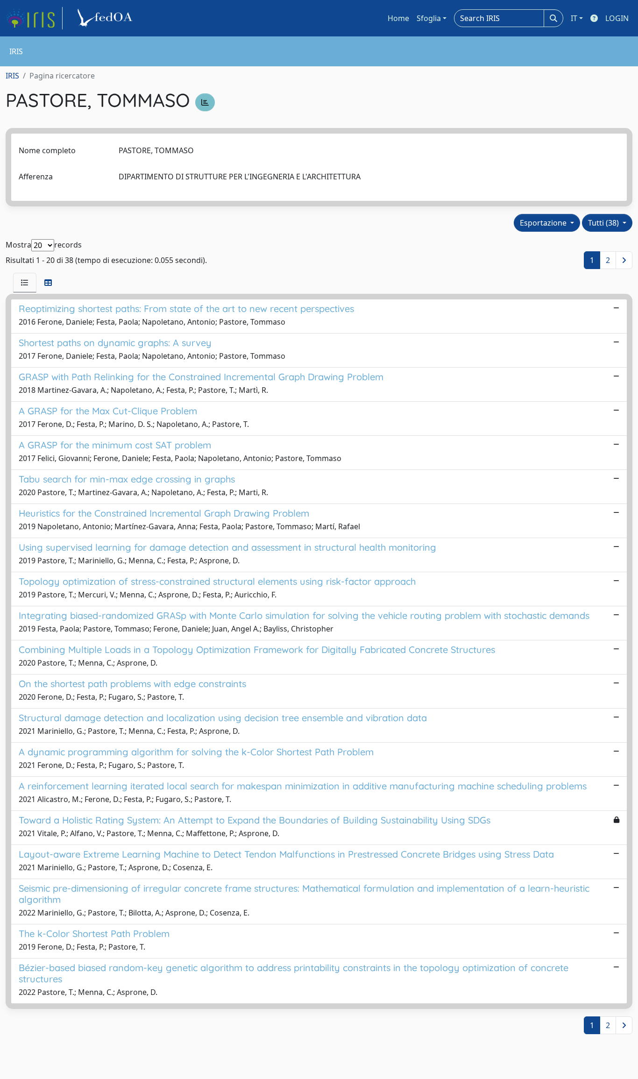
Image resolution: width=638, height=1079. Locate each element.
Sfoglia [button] (429, 18)
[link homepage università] (106, 18)
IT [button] (574, 18)
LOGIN (617, 18)
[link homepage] (34, 18)
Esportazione (544, 223)
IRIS (12, 76)
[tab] (24, 282)
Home (398, 18)
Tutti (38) (604, 223)
